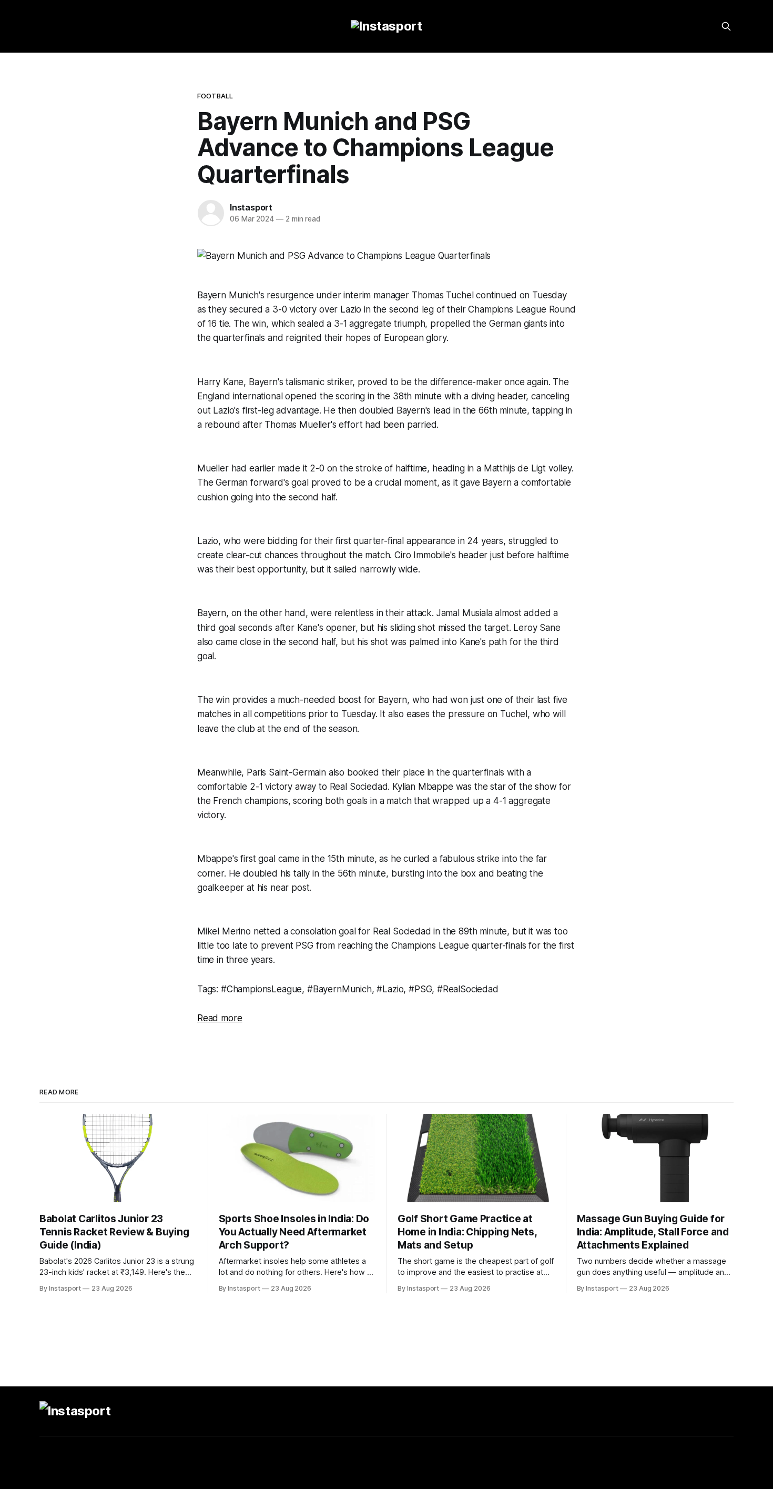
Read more (219, 1018)
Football (215, 96)
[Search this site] (726, 26)
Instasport (251, 207)
